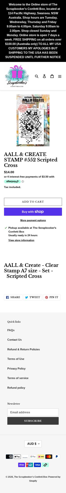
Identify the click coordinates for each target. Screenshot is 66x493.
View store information (21, 240)
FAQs (10, 330)
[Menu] (60, 76)
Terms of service (17, 378)
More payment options (33, 220)
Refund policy (16, 387)
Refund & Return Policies (23, 349)
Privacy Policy (16, 368)
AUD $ (31, 443)
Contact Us (14, 339)
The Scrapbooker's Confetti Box (30, 477)
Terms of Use (15, 358)
